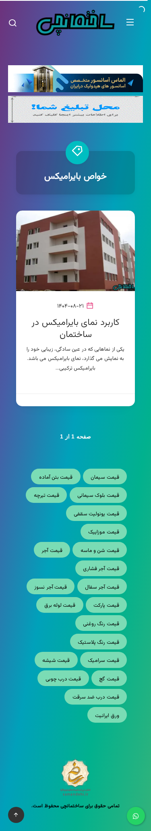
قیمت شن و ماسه (100, 551)
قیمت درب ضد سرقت (95, 697)
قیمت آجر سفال (102, 587)
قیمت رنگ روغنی (101, 624)
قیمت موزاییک (103, 532)
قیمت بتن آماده (56, 477)
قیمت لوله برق (60, 606)
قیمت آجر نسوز (50, 587)
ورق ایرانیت (107, 716)
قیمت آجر (51, 551)
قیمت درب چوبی (63, 679)
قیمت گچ (109, 679)
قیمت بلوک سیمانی (98, 496)
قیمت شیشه (56, 661)
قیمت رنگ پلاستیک (98, 643)
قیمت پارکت (106, 606)
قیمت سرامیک (103, 661)
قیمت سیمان (105, 477)
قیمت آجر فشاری (101, 569)
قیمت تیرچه (46, 496)
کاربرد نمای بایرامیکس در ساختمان (75, 329)
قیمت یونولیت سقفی (96, 514)
